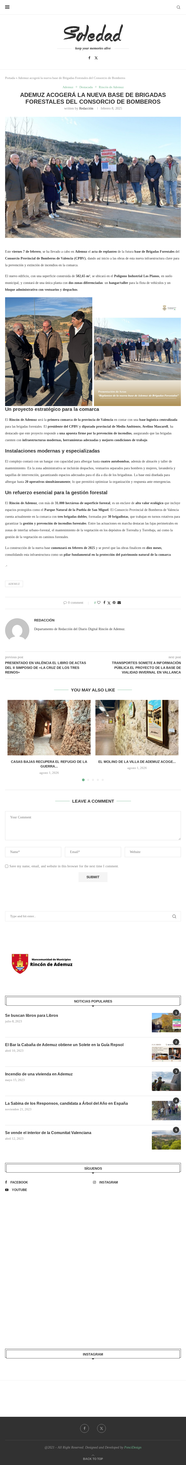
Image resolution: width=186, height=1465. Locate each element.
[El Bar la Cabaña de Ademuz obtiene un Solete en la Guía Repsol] (166, 1052)
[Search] (178, 7)
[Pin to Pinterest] (114, 603)
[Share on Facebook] (104, 603)
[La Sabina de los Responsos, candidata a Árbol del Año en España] (166, 1110)
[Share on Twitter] (109, 603)
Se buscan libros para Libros (31, 1015)
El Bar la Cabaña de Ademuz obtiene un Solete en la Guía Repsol (64, 1045)
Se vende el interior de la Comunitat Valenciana (48, 1133)
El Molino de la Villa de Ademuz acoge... (137, 762)
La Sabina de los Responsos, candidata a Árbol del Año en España (66, 1103)
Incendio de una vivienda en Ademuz (39, 1074)
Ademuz (14, 583)
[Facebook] (89, 58)
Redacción (86, 108)
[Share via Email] (119, 603)
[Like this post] (99, 603)
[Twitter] (96, 58)
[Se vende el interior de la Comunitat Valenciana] (166, 1140)
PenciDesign (132, 1447)
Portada (10, 78)
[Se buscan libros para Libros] (166, 1022)
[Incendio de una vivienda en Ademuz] (166, 1081)
